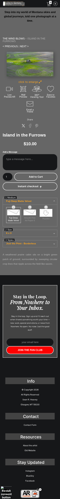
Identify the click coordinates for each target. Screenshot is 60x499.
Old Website (30, 450)
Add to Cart (36, 176)
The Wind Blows (14, 38)
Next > (24, 46)
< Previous (10, 46)
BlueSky (30, 476)
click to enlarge (28, 82)
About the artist (30, 445)
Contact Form (30, 425)
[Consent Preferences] (6, 492)
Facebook (30, 481)
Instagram (30, 471)
